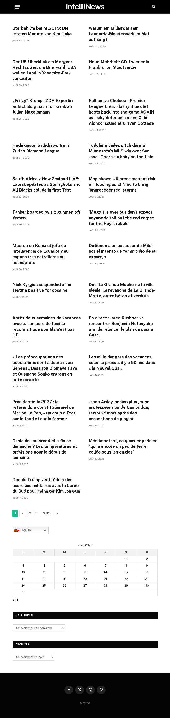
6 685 (47, 513)
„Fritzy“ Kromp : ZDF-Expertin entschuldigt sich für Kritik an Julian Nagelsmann (42, 106)
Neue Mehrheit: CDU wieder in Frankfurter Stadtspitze (119, 64)
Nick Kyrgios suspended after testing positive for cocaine (42, 287)
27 (85, 585)
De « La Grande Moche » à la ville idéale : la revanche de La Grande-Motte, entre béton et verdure (122, 290)
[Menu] (17, 6)
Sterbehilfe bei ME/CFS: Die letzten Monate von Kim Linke (42, 31)
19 (64, 579)
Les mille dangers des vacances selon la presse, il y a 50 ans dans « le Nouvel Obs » (122, 363)
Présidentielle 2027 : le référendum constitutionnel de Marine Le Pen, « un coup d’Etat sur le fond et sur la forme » (43, 410)
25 (44, 585)
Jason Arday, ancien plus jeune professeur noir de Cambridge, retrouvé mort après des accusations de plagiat (119, 410)
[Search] (153, 6)
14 (105, 572)
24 (23, 585)
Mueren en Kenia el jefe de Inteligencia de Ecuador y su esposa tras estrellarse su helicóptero (40, 254)
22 (126, 579)
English (25, 530)
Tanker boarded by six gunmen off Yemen (46, 215)
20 (85, 579)
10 (23, 572)
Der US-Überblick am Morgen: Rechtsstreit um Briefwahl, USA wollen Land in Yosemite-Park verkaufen (44, 70)
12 (64, 572)
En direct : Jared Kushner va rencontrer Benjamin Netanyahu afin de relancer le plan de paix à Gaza (121, 326)
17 (23, 579)
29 (126, 585)
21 (105, 579)
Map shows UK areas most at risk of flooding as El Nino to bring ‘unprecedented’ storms (122, 184)
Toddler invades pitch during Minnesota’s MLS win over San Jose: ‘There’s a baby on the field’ (121, 151)
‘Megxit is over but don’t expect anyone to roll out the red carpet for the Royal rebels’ (121, 218)
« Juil (16, 600)
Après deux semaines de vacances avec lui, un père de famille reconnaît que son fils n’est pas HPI (46, 326)
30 (147, 585)
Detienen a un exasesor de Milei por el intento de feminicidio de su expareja (123, 251)
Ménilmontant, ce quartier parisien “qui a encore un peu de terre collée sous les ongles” (123, 446)
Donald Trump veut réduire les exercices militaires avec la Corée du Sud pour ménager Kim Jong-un (46, 485)
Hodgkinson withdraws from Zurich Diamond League (40, 148)
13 (85, 572)
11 (44, 572)
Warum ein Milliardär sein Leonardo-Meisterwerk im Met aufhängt (119, 34)
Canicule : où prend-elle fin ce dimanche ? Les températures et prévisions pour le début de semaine (44, 449)
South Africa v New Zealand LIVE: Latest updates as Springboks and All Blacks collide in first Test (46, 184)
